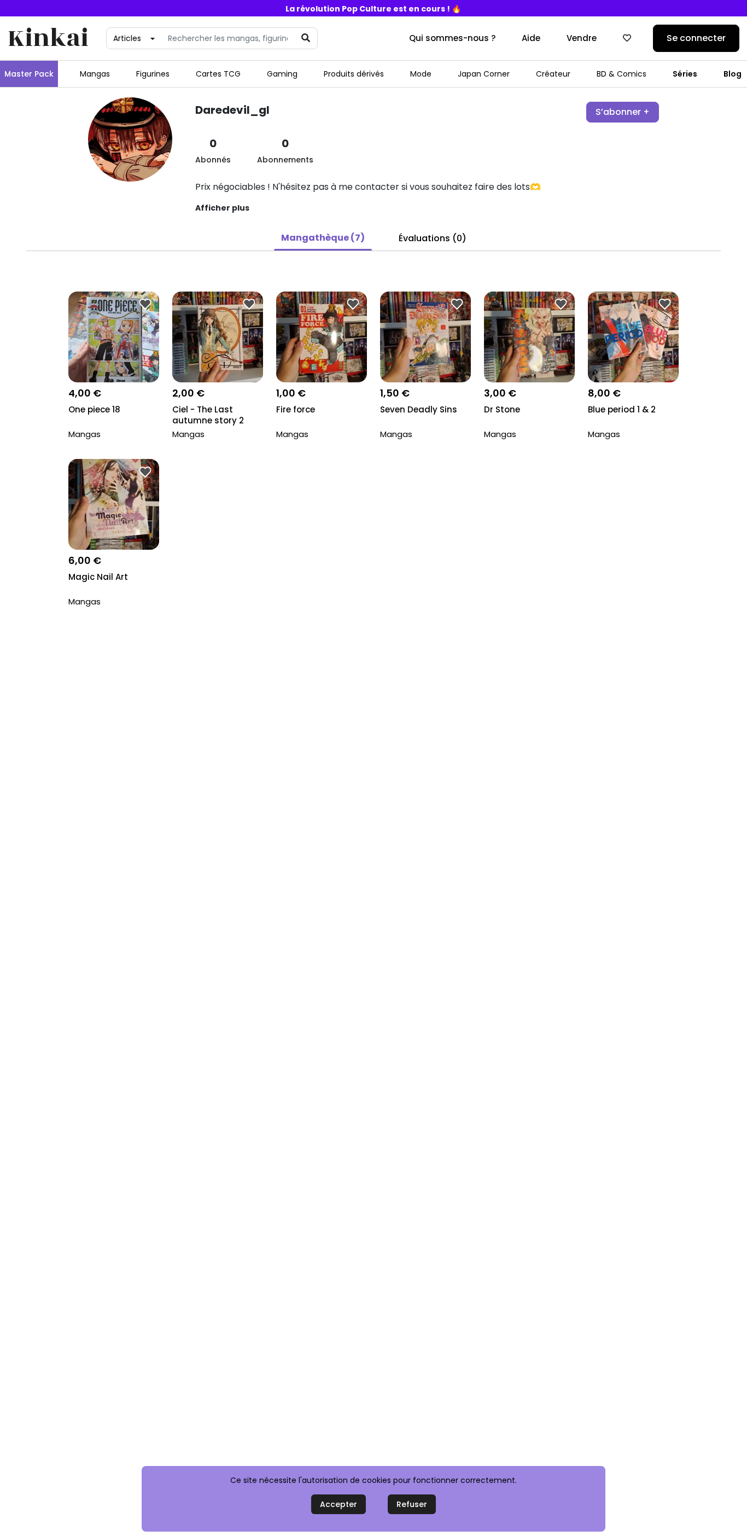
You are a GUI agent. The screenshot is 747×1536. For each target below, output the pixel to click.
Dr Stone (502, 409)
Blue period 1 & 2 (622, 409)
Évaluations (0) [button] (432, 238)
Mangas (95, 73)
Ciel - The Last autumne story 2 (208, 415)
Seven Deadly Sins (418, 409)
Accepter (338, 1504)
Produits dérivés (354, 73)
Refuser (411, 1504)
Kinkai (48, 38)
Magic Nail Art (98, 577)
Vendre (582, 38)
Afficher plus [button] (222, 207)
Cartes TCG (218, 73)
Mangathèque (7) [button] (323, 237)
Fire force (295, 409)
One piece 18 (94, 409)
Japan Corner (484, 73)
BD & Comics (621, 73)
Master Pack (29, 73)
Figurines (153, 73)
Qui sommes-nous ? (452, 38)
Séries (685, 73)
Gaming (282, 73)
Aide (531, 38)
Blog (732, 73)
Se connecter (696, 38)
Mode (420, 73)
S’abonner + (623, 112)
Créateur (553, 73)
